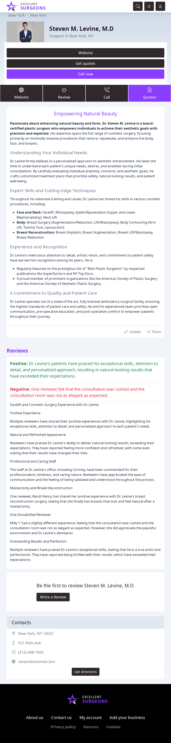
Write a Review (53, 596)
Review (64, 97)
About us (34, 717)
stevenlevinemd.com (36, 661)
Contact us (61, 717)
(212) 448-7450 (30, 652)
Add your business (127, 717)
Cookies (113, 726)
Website (85, 52)
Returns (90, 726)
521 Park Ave (29, 642)
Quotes (149, 97)
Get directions (85, 671)
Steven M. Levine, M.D (81, 28)
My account (90, 717)
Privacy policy (63, 726)
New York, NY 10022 (35, 633)
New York (16, 15)
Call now (85, 73)
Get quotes (85, 63)
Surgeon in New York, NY (71, 35)
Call (107, 97)
